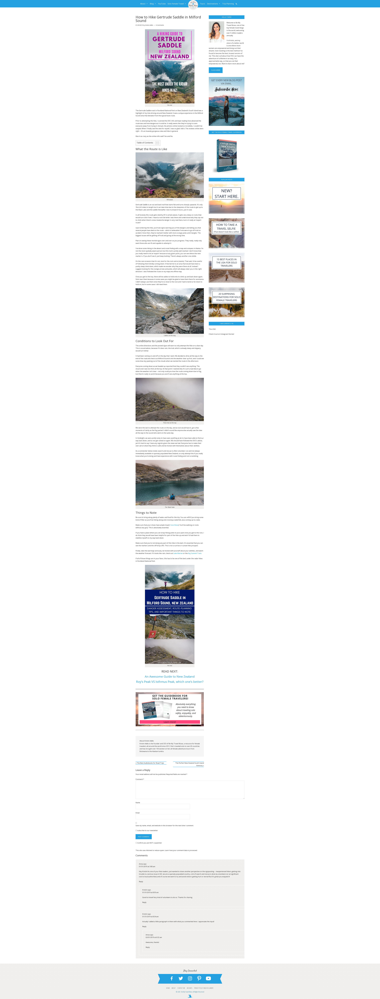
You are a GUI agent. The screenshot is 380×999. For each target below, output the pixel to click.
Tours (202, 3)
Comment (140, 779)
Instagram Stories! (227, 334)
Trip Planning (228, 3)
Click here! (215, 70)
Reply (141, 881)
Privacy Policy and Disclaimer (203, 988)
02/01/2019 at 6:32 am (154, 937)
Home (168, 988)
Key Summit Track (194, 553)
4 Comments (160, 25)
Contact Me (181, 988)
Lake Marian (178, 553)
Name (138, 802)
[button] (236, 3)
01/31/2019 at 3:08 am (147, 866)
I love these (174, 525)
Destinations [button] (212, 3)
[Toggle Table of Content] (156, 143)
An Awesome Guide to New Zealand (170, 676)
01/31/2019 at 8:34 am (150, 916)
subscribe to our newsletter (147, 830)
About (142, 3)
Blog (152, 3)
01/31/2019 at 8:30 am (150, 892)
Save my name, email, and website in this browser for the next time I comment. (165, 825)
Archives (189, 988)
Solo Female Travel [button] (176, 3)
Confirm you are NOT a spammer (149, 843)
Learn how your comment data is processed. (181, 850)
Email (138, 813)
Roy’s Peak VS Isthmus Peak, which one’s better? (169, 682)
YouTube (162, 3)
